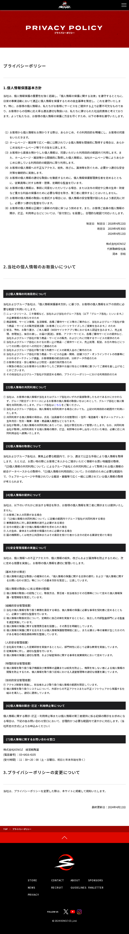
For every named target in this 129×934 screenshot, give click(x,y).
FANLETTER (96, 888)
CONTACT (57, 880)
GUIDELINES (79, 888)
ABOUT (75, 880)
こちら (57, 405)
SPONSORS (95, 880)
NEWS (31, 888)
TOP (5, 829)
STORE (32, 880)
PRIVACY (33, 895)
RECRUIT (57, 888)
